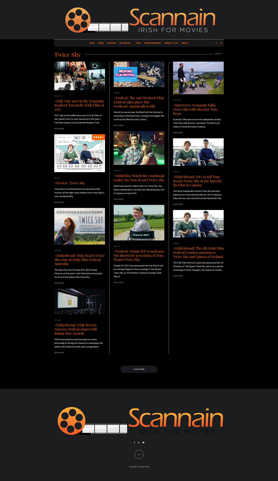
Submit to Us (171, 43)
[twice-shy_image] (198, 152)
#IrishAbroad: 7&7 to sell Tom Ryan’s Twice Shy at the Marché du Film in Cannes (197, 181)
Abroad (57, 250)
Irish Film (58, 96)
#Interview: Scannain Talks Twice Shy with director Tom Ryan (195, 109)
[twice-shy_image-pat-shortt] (139, 222)
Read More (59, 129)
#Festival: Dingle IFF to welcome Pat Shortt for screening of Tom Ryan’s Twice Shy (139, 255)
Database (124, 43)
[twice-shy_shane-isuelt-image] (139, 148)
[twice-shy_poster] (79, 153)
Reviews (111, 43)
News (101, 43)
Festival (117, 93)
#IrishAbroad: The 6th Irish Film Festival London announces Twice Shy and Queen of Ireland (198, 252)
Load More (139, 369)
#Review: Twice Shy (69, 183)
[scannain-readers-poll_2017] (79, 76)
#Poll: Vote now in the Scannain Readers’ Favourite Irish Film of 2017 (79, 105)
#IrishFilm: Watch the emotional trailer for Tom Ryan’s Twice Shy (139, 178)
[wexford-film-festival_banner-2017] (139, 74)
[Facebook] (216, 43)
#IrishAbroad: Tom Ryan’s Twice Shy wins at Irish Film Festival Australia (79, 259)
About (185, 43)
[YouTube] (143, 442)
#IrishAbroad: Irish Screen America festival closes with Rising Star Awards (75, 329)
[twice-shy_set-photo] (198, 78)
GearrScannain (152, 43)
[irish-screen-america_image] (79, 301)
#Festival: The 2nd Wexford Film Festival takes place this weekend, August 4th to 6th (139, 102)
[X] (221, 43)
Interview (177, 100)
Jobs (138, 43)
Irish (92, 43)
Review (57, 178)
